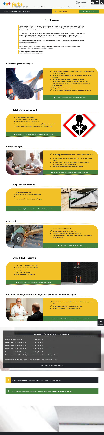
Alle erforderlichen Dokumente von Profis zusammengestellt (70, 319)
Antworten (100, 324)
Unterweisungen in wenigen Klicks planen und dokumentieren (70, 172)
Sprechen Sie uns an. (47, 48)
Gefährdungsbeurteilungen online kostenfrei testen (70, 98)
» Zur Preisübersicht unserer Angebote (30, 53)
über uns (70, 7)
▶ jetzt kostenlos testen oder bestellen (52, 365)
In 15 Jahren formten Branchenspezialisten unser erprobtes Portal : (42, 391)
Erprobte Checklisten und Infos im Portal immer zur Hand (33, 282)
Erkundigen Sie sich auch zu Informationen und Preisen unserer (36, 380)
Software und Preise (39, 7)
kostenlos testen (88, 11)
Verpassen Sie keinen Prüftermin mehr (70, 245)
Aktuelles (81, 7)
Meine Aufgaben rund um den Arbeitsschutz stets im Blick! (34, 209)
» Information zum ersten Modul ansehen (31, 51)
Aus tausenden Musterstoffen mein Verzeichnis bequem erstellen (34, 134)
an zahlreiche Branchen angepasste (67, 26)
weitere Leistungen (57, 7)
